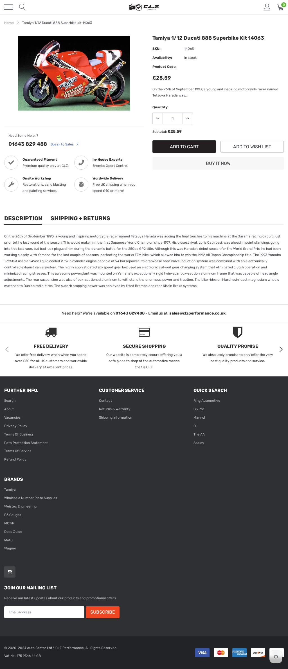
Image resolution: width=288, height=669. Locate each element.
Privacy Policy (15, 426)
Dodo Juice (13, 532)
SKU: (156, 49)
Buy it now (218, 163)
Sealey (199, 443)
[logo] (144, 7)
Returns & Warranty (114, 409)
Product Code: (164, 67)
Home (9, 23)
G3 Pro (199, 409)
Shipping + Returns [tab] (80, 218)
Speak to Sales (63, 144)
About (9, 409)
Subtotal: (159, 132)
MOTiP (9, 523)
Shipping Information (115, 417)
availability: (162, 58)
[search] (22, 7)
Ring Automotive (207, 401)
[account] (267, 7)
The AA (199, 434)
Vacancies (12, 417)
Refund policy (15, 459)
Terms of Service (18, 451)
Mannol (199, 417)
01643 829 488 (27, 144)
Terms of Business (18, 434)
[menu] (8, 7)
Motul (8, 540)
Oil (195, 426)
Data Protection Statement (26, 443)
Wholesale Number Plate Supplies (30, 498)
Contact (105, 401)
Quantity (160, 107)
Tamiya (10, 489)
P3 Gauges (12, 515)
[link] (9, 572)
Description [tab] (23, 218)
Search (9, 401)
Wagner (10, 548)
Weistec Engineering (20, 506)
